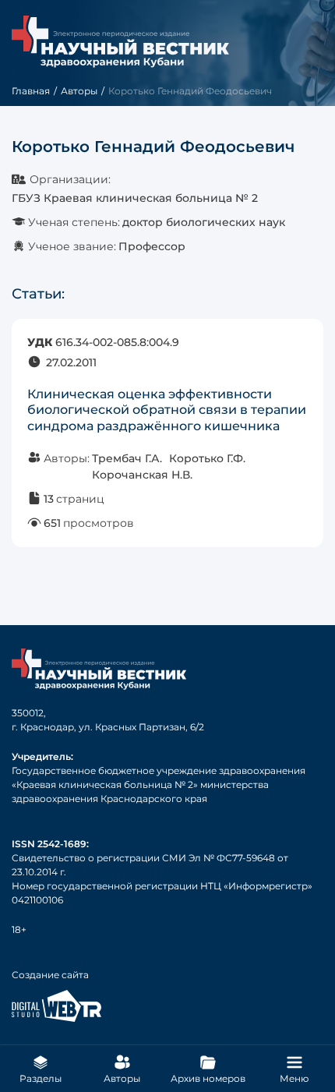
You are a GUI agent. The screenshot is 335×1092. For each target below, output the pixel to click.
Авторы (79, 91)
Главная (31, 91)
